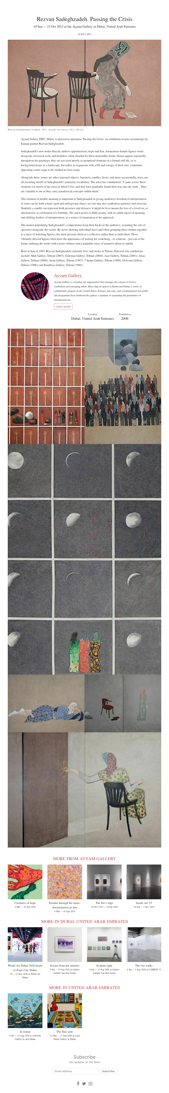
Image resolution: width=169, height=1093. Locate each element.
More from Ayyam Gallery (84, 858)
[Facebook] (78, 1083)
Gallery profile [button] (63, 306)
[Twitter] (84, 1083)
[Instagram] (90, 1083)
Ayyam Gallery (68, 275)
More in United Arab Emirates (84, 987)
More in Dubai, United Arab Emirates (84, 921)
